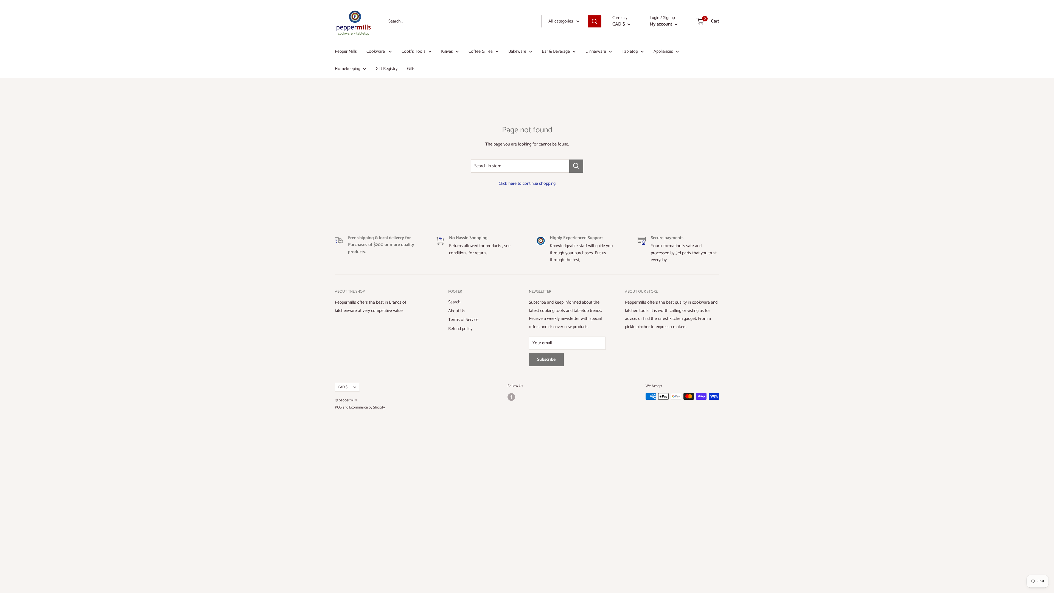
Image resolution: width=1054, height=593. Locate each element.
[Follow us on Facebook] (511, 397)
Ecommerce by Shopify (367, 407)
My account (661, 24)
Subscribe (546, 359)
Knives (447, 51)
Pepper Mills (346, 51)
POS (338, 407)
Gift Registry (386, 68)
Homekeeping (347, 68)
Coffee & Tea (481, 51)
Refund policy (460, 328)
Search (454, 302)
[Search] (594, 21)
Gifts (411, 68)
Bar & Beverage (556, 51)
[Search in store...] (576, 166)
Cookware (376, 51)
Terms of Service (463, 319)
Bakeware (517, 51)
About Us (456, 311)
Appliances (663, 51)
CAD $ (342, 387)
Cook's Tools (413, 51)
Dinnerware (595, 51)
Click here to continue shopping (527, 183)
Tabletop (630, 51)
